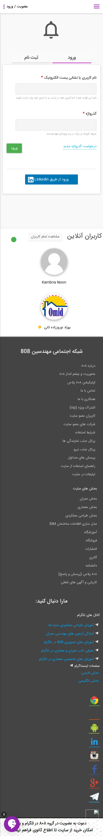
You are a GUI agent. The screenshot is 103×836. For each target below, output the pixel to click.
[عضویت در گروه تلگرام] (94, 799)
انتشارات (91, 549)
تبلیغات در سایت (83, 474)
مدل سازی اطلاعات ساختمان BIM (73, 524)
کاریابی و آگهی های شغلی (79, 582)
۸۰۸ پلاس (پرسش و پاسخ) (77, 574)
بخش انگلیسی (88, 681)
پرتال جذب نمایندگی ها (79, 441)
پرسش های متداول (81, 458)
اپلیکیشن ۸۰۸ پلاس (81, 382)
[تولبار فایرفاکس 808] (94, 716)
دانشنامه (91, 566)
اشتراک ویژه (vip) (82, 408)
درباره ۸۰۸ (88, 366)
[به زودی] (29, 208)
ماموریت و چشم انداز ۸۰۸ (77, 374)
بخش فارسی (90, 673)
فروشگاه (91, 540)
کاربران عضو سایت (82, 416)
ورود (72, 57)
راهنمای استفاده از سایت (78, 466)
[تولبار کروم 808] (94, 702)
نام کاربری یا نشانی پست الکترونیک (68, 78)
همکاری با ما (86, 399)
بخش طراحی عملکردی (81, 516)
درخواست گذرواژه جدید (79, 146)
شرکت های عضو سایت (79, 424)
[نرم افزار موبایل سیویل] (94, 730)
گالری (93, 557)
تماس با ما (88, 391)
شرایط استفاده (85, 432)
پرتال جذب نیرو (84, 449)
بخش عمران (88, 499)
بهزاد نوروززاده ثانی (57, 327)
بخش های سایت (85, 489)
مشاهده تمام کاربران (45, 237)
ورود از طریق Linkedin (51, 179)
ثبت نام (31, 57)
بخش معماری (87, 507)
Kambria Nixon (54, 282)
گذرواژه (89, 114)
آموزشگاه (90, 532)
